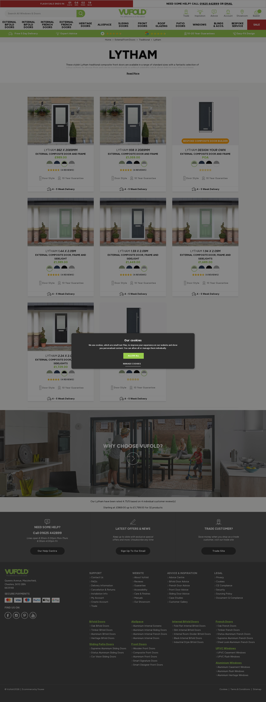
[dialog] (133, 351)
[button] (133, 364)
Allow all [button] (133, 355)
